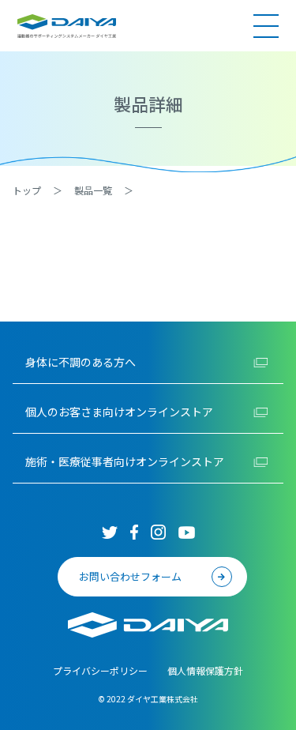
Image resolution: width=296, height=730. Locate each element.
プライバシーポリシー (100, 670)
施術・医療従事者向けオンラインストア (124, 461)
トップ (27, 190)
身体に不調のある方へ (80, 362)
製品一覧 (93, 190)
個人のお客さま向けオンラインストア (119, 412)
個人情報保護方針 (205, 670)
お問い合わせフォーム (130, 576)
